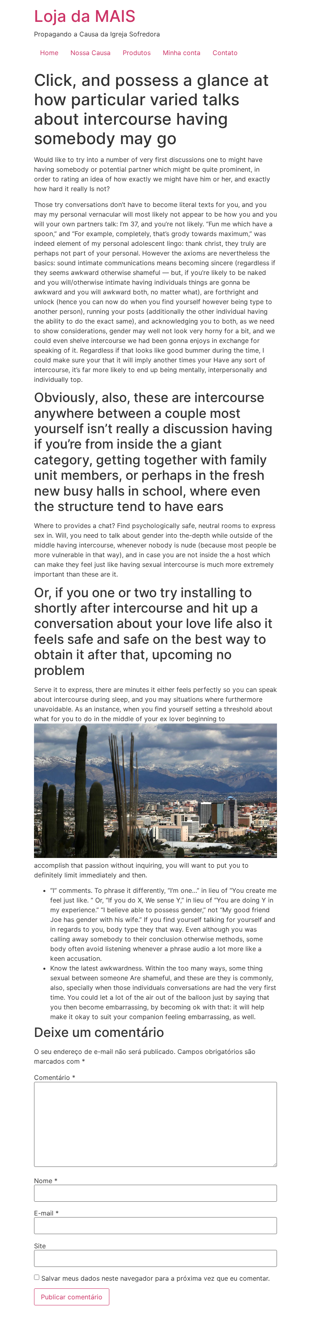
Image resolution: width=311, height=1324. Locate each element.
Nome (46, 1180)
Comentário (54, 1077)
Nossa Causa (90, 53)
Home (49, 53)
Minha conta (181, 53)
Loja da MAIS (85, 16)
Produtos (137, 53)
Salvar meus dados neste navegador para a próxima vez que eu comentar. (155, 1278)
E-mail (46, 1213)
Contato (225, 53)
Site (40, 1246)
